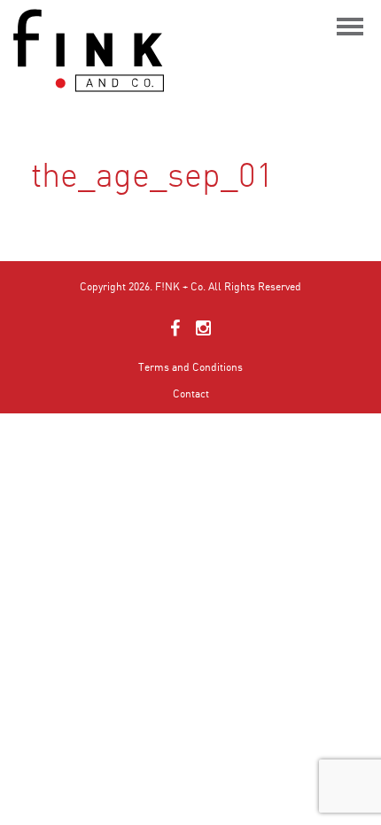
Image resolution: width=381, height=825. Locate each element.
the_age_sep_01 (76, 227)
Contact (191, 393)
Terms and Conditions (190, 367)
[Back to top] (350, 772)
